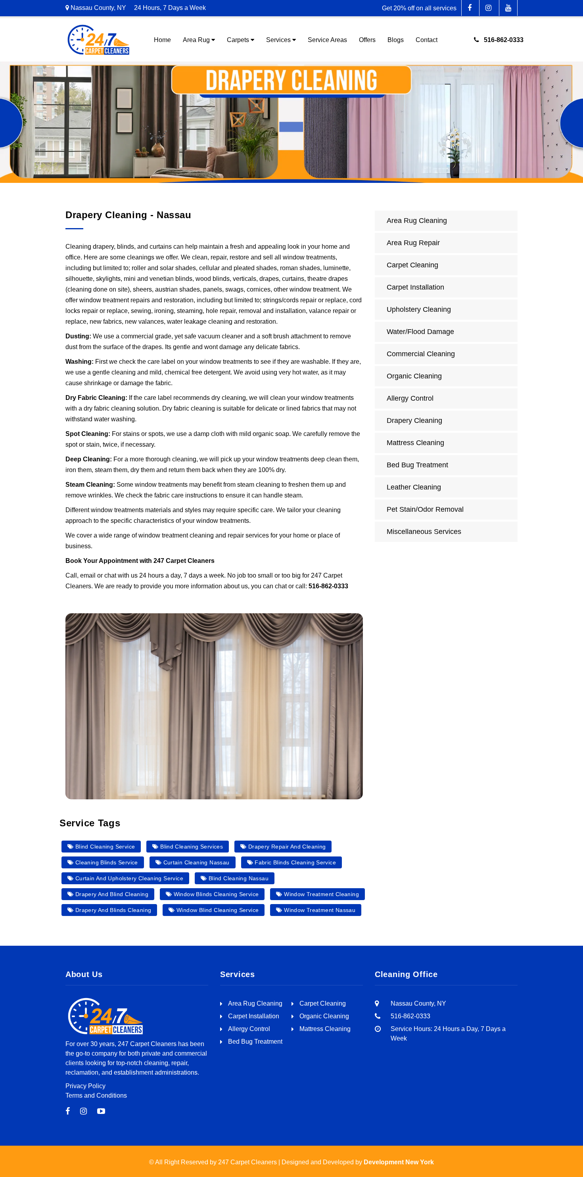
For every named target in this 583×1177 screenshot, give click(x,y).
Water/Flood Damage (420, 332)
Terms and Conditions (96, 1095)
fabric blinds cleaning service (294, 862)
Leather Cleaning (414, 487)
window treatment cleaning (320, 894)
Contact (426, 39)
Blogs (395, 39)
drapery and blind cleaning (110, 894)
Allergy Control (410, 398)
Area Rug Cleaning (417, 221)
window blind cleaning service (217, 910)
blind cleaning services (191, 846)
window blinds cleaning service (215, 894)
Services (278, 39)
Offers (367, 39)
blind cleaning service (104, 846)
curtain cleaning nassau (195, 862)
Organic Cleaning (414, 376)
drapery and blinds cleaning (112, 910)
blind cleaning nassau (237, 878)
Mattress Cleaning (415, 443)
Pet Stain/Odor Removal (425, 509)
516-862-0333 (501, 39)
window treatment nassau (318, 910)
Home (162, 39)
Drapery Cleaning (414, 420)
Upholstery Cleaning (419, 309)
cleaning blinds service (105, 862)
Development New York (399, 1162)
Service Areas (327, 39)
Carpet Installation (415, 287)
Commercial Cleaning (421, 354)
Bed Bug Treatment (417, 465)
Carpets (238, 39)
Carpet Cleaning (412, 265)
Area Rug (196, 39)
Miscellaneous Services (424, 532)
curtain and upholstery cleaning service (128, 878)
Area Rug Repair (413, 243)
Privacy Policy (85, 1086)
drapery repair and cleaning (286, 846)
